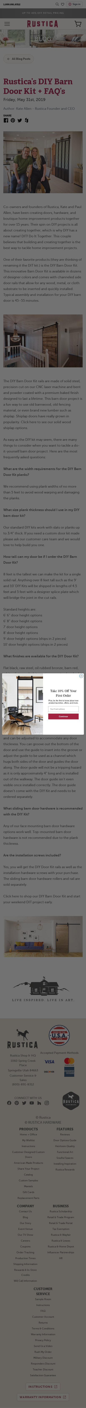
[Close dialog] (81, 676)
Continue (63, 716)
